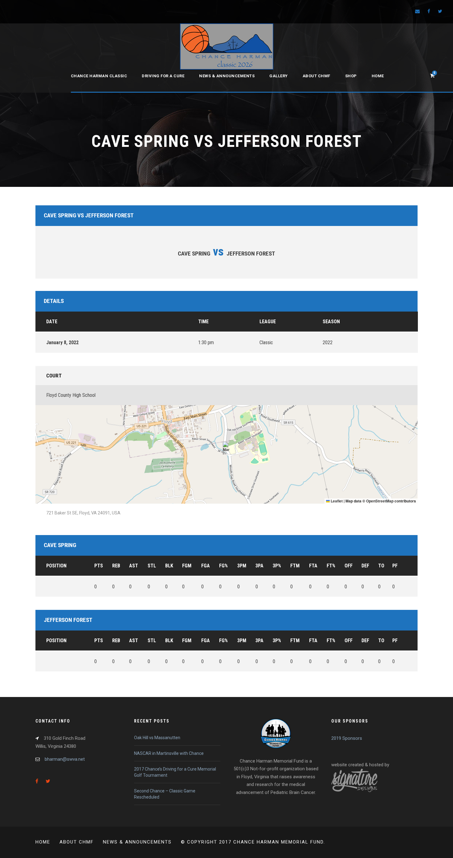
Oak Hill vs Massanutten (157, 737)
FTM (295, 566)
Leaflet (336, 501)
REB (116, 566)
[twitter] (440, 11)
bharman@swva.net (65, 759)
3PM (241, 566)
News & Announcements (227, 76)
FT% (331, 566)
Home (378, 76)
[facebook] (428, 11)
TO (381, 566)
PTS (98, 566)
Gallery (278, 76)
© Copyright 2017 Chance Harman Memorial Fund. (253, 842)
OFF (349, 566)
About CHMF (316, 76)
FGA (205, 566)
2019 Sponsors (346, 738)
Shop (351, 76)
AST (133, 566)
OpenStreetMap (380, 501)
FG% (223, 566)
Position (56, 566)
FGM (186, 566)
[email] (417, 11)
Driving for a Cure (163, 76)
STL (152, 566)
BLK (169, 566)
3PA (259, 566)
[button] (227, 448)
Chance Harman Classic (99, 76)
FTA (313, 566)
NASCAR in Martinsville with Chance (169, 753)
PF (395, 566)
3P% (277, 566)
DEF (365, 566)
